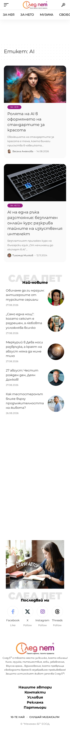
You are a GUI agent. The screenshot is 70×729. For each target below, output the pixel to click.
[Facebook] (13, 616)
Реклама (35, 702)
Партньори (35, 708)
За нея (14, 107)
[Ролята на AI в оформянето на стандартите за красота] (35, 84)
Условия (35, 697)
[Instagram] (42, 616)
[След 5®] (35, 5)
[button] (7, 4)
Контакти (35, 692)
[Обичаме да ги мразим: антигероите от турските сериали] (56, 297)
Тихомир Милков (22, 255)
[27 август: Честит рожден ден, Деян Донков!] (56, 377)
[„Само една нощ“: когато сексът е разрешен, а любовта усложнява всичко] (56, 323)
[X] (27, 616)
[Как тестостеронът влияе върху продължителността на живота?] (56, 403)
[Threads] (57, 616)
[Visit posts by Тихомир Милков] (9, 255)
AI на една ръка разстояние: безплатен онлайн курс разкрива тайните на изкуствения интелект (34, 223)
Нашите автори (35, 687)
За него (15, 205)
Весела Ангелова (22, 151)
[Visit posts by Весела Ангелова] (9, 151)
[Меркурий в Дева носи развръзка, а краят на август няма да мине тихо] (56, 352)
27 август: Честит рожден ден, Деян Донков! (22, 375)
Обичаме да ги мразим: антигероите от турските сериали (25, 295)
